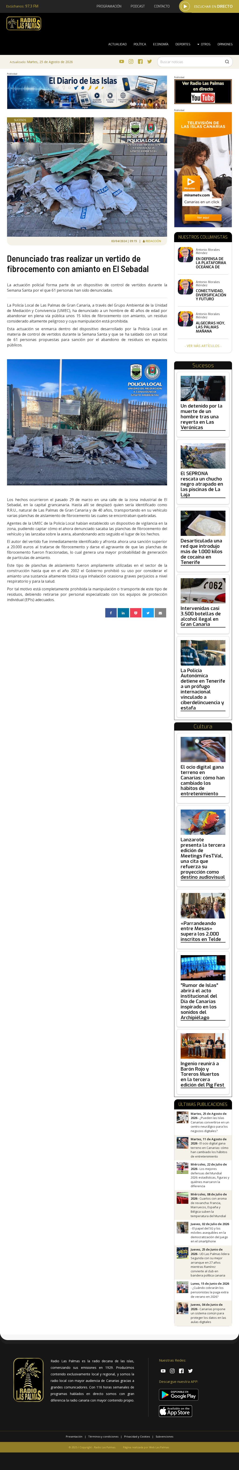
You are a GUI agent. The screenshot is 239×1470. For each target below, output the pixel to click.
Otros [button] (205, 44)
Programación (109, 6)
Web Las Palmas (159, 1447)
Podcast (138, 6)
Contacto (162, 6)
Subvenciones (164, 1436)
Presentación (74, 1436)
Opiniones (225, 44)
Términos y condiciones (103, 1436)
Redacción (154, 241)
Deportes (183, 44)
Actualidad (117, 44)
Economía (161, 44)
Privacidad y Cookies (137, 1436)
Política (140, 44)
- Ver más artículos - (203, 346)
